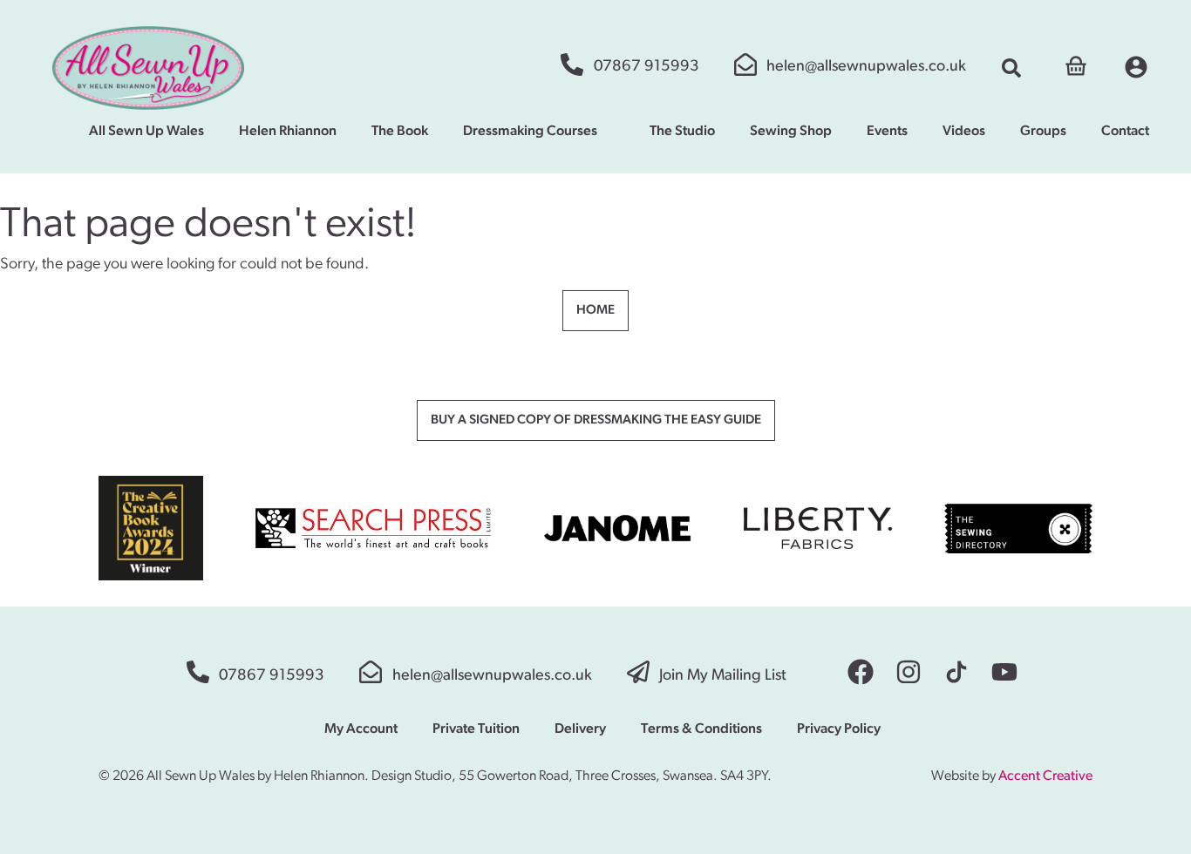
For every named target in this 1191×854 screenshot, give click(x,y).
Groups (1043, 132)
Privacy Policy (839, 729)
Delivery (580, 729)
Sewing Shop (791, 132)
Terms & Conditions (701, 729)
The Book (399, 132)
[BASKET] (1076, 64)
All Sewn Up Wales (146, 132)
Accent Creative (1045, 776)
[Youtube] (1004, 672)
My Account (361, 729)
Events (887, 132)
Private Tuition (476, 729)
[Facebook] (860, 672)
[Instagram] (908, 672)
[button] (1011, 68)
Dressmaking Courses (530, 132)
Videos (964, 132)
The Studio (682, 132)
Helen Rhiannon (288, 132)
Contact (1125, 132)
